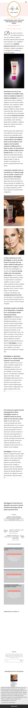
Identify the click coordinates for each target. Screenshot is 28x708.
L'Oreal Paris (9, 518)
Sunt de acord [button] (14, 706)
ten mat (17, 519)
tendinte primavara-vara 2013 (11, 520)
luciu (14, 518)
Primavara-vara (16, 25)
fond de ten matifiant (11, 517)
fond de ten (18, 516)
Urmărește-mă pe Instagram (14, 671)
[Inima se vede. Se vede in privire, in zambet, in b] (14, 684)
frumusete (19, 517)
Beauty (9, 25)
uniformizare (21, 520)
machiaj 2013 (18, 518)
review (10, 519)
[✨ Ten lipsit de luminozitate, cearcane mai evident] (14, 678)
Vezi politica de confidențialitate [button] (8, 702)
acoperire (9, 516)
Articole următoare (13, 533)
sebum (13, 519)
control (13, 516)
